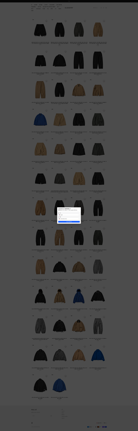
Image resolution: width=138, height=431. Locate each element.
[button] (69, 215)
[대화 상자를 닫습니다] (80, 208)
